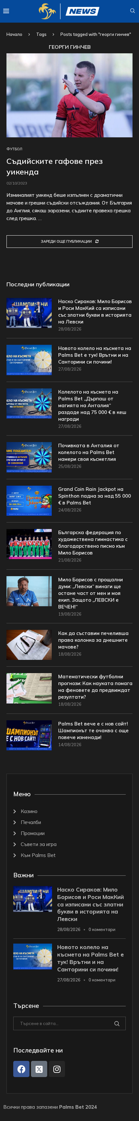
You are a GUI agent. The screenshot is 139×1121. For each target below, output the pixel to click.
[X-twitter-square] (39, 1069)
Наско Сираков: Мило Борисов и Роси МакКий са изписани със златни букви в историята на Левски (95, 311)
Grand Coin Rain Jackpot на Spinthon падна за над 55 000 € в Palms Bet (94, 496)
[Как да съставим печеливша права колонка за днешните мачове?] (29, 645)
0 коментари (102, 929)
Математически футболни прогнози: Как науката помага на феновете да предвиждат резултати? (95, 686)
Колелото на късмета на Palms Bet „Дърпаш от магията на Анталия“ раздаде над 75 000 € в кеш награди (92, 405)
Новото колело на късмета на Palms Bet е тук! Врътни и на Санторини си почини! (94, 355)
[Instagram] (57, 1069)
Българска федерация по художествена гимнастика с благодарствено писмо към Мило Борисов (93, 542)
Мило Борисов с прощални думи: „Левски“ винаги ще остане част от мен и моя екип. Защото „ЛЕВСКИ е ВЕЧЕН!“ (90, 593)
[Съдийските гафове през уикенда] (69, 95)
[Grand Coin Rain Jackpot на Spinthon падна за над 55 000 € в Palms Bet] (29, 501)
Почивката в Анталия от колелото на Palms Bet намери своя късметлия (88, 452)
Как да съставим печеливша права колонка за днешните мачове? (93, 640)
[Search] (132, 11)
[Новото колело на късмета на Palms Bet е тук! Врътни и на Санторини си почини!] (29, 360)
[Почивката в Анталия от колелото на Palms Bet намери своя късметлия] (29, 457)
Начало (14, 34)
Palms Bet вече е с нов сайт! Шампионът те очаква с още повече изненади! (93, 730)
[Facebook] (21, 1069)
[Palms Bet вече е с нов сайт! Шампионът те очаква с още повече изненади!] (29, 735)
